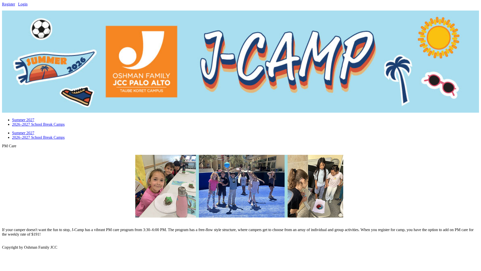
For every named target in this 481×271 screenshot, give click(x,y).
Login (23, 4)
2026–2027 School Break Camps (38, 137)
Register (8, 4)
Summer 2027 (23, 133)
